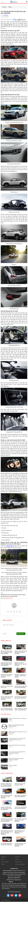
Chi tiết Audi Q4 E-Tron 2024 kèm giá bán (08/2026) (20, 845)
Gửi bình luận (20, 633)
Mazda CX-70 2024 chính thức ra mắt (7, 687)
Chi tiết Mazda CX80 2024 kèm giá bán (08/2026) (21, 687)
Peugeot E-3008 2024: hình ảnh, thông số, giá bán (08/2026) (6, 808)
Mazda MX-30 (10, 545)
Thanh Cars (6, 15)
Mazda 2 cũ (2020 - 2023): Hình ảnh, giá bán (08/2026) (21, 664)
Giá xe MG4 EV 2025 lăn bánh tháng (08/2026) (20, 796)
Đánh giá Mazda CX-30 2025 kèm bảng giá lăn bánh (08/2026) (6, 664)
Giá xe (2, 859)
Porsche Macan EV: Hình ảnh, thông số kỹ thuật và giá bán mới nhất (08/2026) (7, 832)
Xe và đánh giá (4, 861)
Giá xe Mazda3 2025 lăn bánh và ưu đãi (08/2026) (7, 709)
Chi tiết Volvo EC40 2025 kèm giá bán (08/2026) (20, 808)
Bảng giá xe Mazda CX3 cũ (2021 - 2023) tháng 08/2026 (20, 676)
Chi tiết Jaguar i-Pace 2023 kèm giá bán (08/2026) (20, 832)
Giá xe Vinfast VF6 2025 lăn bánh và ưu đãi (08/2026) (6, 796)
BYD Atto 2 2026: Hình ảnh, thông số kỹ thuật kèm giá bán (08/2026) (6, 785)
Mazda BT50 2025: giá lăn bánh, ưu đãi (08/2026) (21, 709)
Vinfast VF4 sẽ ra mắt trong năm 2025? (20, 784)
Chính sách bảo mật (20, 864)
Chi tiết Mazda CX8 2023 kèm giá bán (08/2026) (21, 697)
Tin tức (2, 864)
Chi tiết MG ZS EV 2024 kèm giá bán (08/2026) (6, 844)
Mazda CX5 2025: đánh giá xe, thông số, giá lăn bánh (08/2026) (6, 652)
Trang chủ (4, 7)
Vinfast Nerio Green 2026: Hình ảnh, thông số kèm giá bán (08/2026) (7, 820)
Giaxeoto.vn (16, 881)
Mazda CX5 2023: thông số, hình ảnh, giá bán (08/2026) (6, 676)
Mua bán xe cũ (18, 861)
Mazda (10, 7)
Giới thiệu (17, 856)
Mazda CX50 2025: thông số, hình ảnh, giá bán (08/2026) (21, 652)
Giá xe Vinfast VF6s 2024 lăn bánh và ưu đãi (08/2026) (21, 820)
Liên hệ (17, 859)
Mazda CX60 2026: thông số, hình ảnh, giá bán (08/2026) (7, 698)
